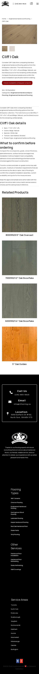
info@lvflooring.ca (22, 404)
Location (21, 411)
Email (22, 400)
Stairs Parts (15, 530)
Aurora (13, 633)
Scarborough (15, 617)
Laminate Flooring (17, 518)
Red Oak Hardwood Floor (19, 526)
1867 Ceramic (15, 498)
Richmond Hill (15, 625)
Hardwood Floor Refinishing (16, 560)
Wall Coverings (16, 569)
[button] (34, 27)
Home (4, 19)
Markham (14, 629)
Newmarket (15, 637)
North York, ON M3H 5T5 (21, 417)
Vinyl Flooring (15, 534)
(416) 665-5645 (20, 4)
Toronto (14, 605)
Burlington (14, 649)
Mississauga (15, 641)
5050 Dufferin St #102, (21, 415)
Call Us (22, 391)
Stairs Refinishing (17, 565)
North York (14, 609)
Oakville (13, 645)
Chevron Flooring (16, 502)
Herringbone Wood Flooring (17, 513)
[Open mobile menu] (37, 4)
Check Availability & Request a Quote (17, 83)
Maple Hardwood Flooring (19, 522)
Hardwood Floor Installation (16, 554)
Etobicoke (14, 613)
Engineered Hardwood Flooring (19, 19)
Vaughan (14, 621)
